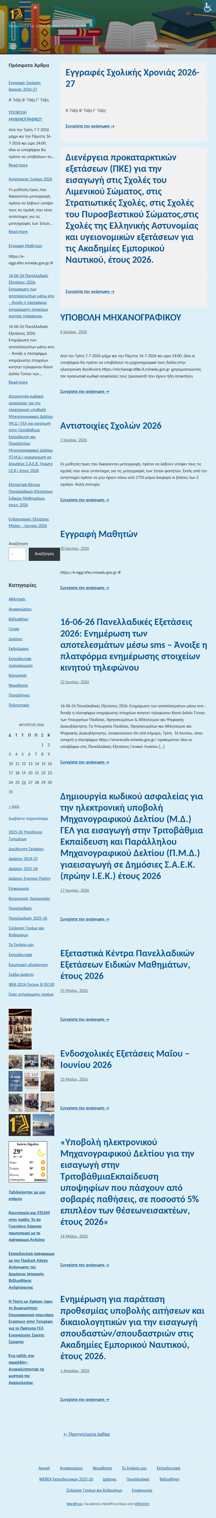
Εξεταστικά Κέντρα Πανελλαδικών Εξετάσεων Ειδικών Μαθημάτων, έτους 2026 (31, 495)
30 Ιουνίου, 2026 (74, 549)
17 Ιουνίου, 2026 (74, 891)
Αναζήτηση (201, 45)
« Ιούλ (14, 807)
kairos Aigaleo (28, 1144)
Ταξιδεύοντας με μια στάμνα (27, 1195)
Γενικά (14, 629)
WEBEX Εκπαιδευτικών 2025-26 (66, 1479)
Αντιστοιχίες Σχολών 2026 (30, 179)
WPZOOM (141, 1504)
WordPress (74, 1504)
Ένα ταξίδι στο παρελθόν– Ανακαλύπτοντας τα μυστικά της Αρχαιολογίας (26, 1369)
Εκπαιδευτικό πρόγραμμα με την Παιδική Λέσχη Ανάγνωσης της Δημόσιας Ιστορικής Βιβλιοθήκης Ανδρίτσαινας (31, 1271)
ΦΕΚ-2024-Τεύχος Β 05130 (31, 985)
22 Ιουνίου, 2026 (74, 682)
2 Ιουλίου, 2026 (73, 440)
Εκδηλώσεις (19, 649)
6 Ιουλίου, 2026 (73, 332)
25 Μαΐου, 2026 (74, 991)
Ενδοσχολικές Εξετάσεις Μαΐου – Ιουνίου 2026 (29, 522)
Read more (18, 167)
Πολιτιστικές (19, 705)
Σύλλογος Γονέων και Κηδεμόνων (26, 931)
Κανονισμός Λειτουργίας (29, 899)
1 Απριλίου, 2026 (74, 1371)
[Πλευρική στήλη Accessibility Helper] (209, 6)
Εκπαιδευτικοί (20, 955)
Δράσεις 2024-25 (23, 859)
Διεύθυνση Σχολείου (26, 849)
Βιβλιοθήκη (18, 619)
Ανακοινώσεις (20, 609)
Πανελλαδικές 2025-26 (28, 918)
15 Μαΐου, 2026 (74, 1079)
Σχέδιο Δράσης (21, 975)
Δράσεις (16, 639)
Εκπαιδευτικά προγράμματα (21, 662)
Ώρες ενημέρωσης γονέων (31, 994)
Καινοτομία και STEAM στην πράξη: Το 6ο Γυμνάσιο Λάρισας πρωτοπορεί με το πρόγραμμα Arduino (29, 1226)
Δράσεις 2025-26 (23, 869)
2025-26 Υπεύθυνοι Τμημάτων (25, 835)
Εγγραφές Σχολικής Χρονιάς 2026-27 (25, 86)
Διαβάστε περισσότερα (28, 820)
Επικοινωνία (19, 889)
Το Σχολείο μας (21, 945)
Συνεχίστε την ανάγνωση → (90, 126)
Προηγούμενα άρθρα (86, 1434)
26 (24, 783)
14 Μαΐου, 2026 (74, 1236)
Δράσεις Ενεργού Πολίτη (30, 879)
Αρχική (44, 1468)
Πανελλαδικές (20, 908)
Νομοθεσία (18, 686)
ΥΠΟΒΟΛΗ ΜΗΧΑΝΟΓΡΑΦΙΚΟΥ (25, 116)
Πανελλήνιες (19, 695)
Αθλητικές (17, 599)
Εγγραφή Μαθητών (25, 246)
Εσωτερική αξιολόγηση (28, 965)
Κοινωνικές (18, 676)
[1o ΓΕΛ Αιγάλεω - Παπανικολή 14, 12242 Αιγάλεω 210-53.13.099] (16, 14)
